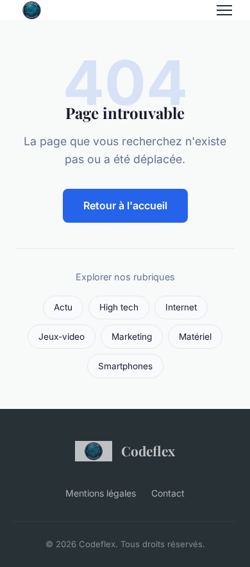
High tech (118, 307)
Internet (181, 307)
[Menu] (224, 10)
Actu (63, 307)
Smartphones (125, 366)
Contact (168, 493)
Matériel (195, 336)
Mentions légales (100, 493)
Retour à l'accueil (125, 205)
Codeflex (148, 450)
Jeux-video (61, 336)
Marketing (132, 336)
